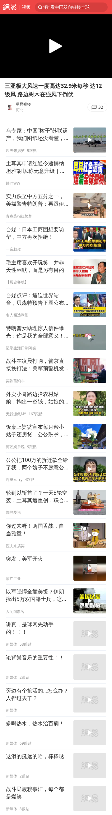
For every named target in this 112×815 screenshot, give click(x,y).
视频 (26, 7)
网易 (10, 7)
